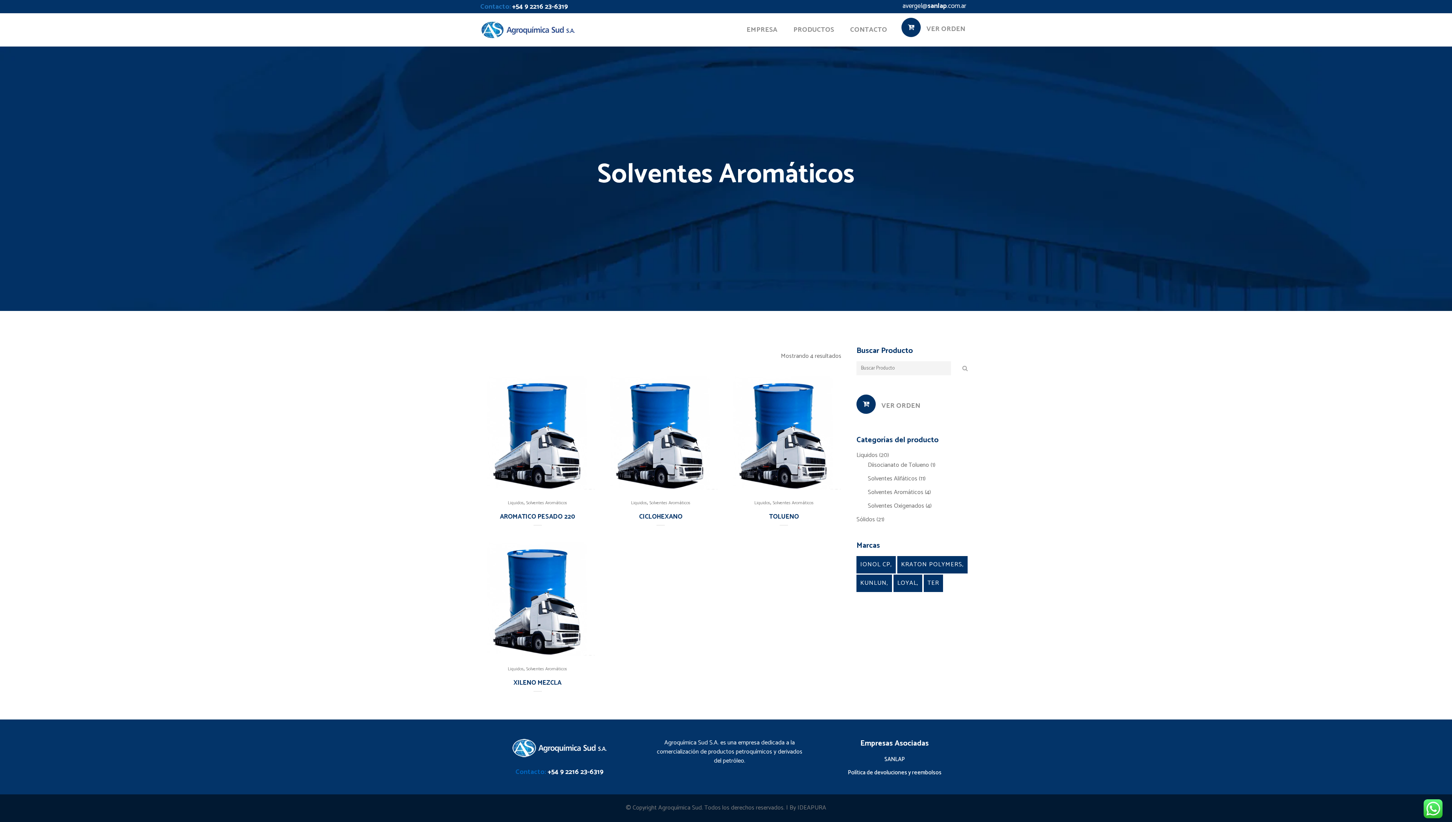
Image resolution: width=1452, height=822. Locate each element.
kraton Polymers (931, 564)
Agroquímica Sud (680, 808)
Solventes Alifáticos (892, 479)
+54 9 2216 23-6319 (540, 6)
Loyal (907, 583)
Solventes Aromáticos (546, 503)
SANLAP (894, 759)
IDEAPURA (811, 808)
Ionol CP (875, 564)
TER (933, 583)
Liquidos (516, 503)
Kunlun (873, 583)
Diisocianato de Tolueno (898, 465)
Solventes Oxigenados (896, 506)
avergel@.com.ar (934, 6)
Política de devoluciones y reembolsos (895, 772)
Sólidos (865, 519)
